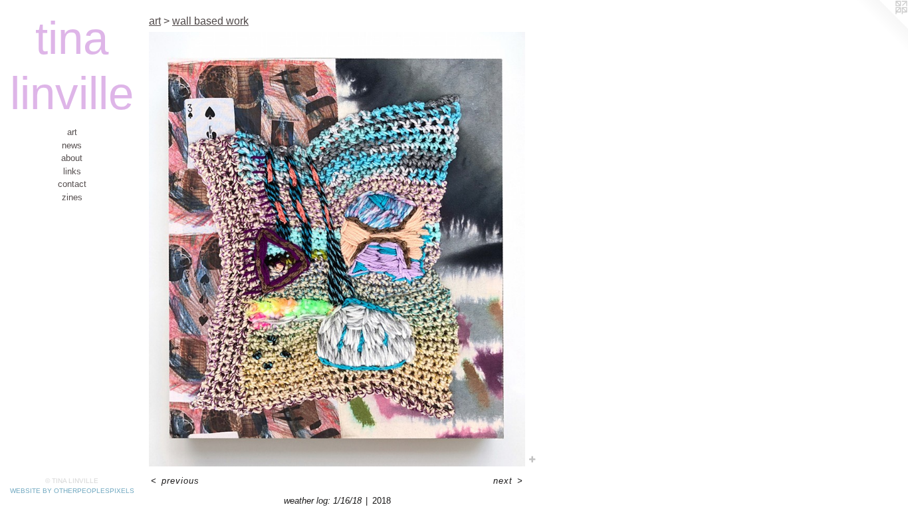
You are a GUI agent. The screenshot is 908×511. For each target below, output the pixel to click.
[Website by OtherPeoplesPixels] (881, 26)
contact (72, 184)
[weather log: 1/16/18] (337, 249)
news (72, 145)
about (71, 158)
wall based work (210, 21)
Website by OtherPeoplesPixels (72, 490)
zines (72, 197)
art (72, 132)
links (72, 171)
